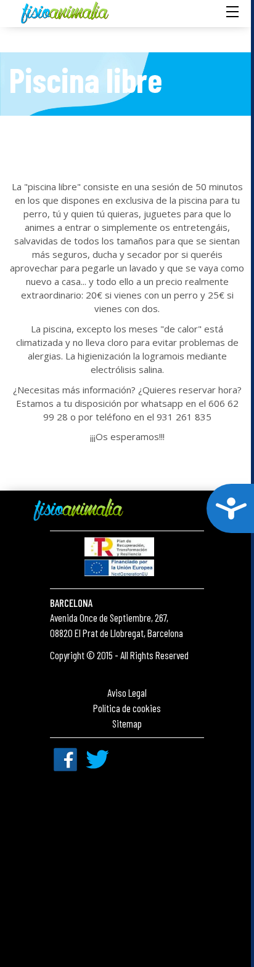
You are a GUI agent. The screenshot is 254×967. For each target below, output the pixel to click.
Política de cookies (127, 708)
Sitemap (127, 723)
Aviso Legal (127, 692)
